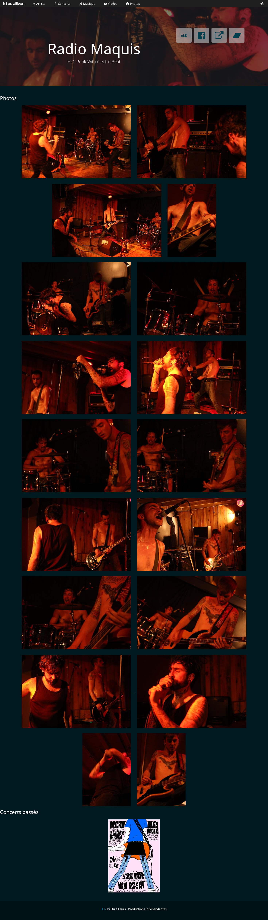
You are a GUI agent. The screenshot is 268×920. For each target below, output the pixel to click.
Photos (134, 4)
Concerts (63, 4)
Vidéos (112, 4)
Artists (40, 4)
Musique (88, 4)
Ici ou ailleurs (14, 3)
